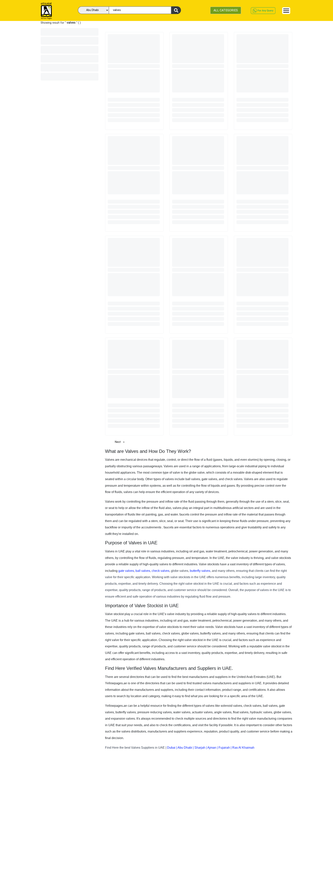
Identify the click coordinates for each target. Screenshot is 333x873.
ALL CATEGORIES (226, 10)
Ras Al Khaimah (243, 747)
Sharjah (199, 747)
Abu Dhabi (184, 747)
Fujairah (224, 747)
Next (120, 442)
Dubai (171, 747)
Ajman (211, 747)
